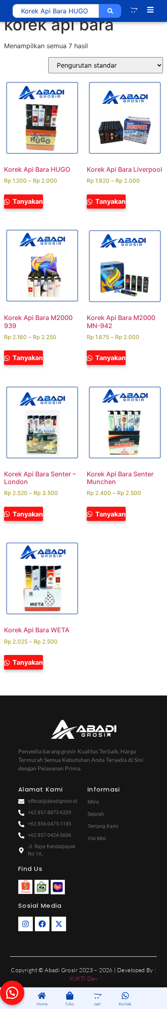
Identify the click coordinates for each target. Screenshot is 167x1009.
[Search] (110, 11)
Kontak (125, 1004)
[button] (12, 993)
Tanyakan (27, 201)
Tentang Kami (103, 826)
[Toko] (70, 996)
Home (41, 1004)
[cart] (97, 996)
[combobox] (56, 11)
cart (97, 1004)
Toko (69, 1004)
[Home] (42, 996)
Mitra (93, 802)
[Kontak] (125, 996)
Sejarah (96, 814)
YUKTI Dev (83, 978)
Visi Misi (97, 838)
